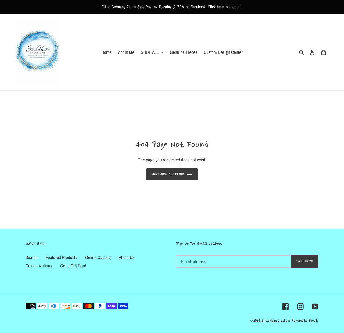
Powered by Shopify (305, 320)
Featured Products (61, 257)
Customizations (39, 266)
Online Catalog (98, 257)
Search (32, 257)
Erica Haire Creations (276, 320)
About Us (126, 257)
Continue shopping (168, 174)
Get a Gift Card (73, 266)
